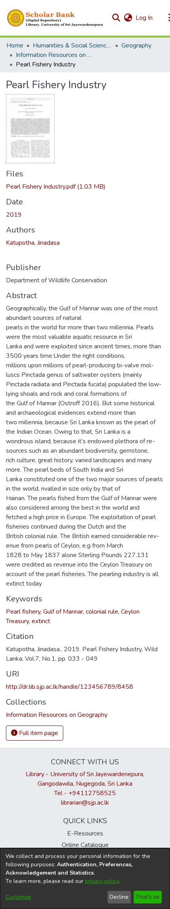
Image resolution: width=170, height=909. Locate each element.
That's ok (147, 897)
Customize (18, 897)
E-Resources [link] (85, 833)
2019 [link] (14, 214)
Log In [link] (144, 17)
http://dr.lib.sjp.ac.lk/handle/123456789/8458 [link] (69, 686)
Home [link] (14, 45)
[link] (56, 186)
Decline (119, 897)
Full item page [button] (37, 733)
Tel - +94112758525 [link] (85, 793)
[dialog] (85, 878)
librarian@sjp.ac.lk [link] (85, 802)
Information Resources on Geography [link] (55, 55)
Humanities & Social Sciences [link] (72, 45)
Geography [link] (136, 45)
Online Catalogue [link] (85, 845)
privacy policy (102, 881)
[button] (55, 18)
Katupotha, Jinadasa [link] (33, 242)
